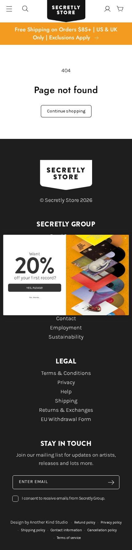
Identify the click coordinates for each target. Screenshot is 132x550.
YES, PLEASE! (34, 288)
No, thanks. (34, 297)
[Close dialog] (125, 238)
